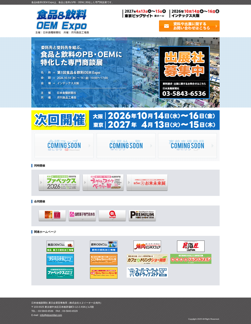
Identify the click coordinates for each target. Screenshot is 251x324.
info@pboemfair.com (51, 315)
